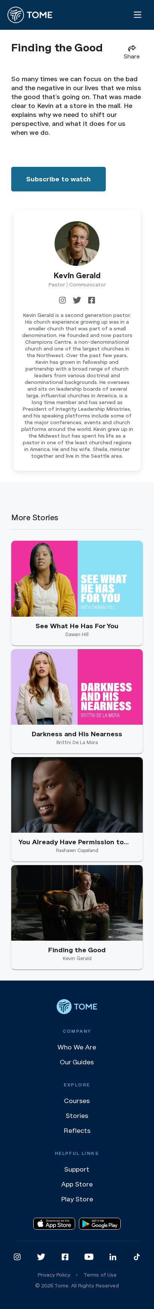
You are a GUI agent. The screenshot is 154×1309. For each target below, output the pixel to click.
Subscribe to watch (58, 179)
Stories (77, 1116)
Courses (77, 1101)
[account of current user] (138, 15)
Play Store (77, 1199)
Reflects (77, 1131)
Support (76, 1169)
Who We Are (77, 1047)
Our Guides (77, 1062)
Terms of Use (100, 1275)
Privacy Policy (54, 1275)
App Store (77, 1184)
